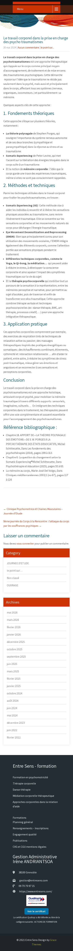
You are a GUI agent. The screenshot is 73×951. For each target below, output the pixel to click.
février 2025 (14, 678)
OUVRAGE (12, 585)
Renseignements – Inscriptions (31, 828)
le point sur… (15, 570)
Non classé (13, 578)
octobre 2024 (14, 693)
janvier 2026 (14, 634)
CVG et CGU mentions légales (29, 847)
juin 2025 (12, 664)
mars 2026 (13, 620)
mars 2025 (13, 671)
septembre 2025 (16, 656)
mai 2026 (12, 612)
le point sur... (47, 47)
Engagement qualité (24, 834)
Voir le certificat (36, 911)
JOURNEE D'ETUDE (18, 563)
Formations (19, 817)
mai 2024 (12, 715)
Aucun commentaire (28, 47)
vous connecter (25, 543)
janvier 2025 (14, 686)
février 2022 (14, 737)
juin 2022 (12, 730)
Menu (20, 9)
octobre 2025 (14, 649)
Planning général (23, 822)
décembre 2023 (16, 723)
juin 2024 (12, 708)
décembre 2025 (16, 642)
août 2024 (12, 701)
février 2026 (14, 627)
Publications (20, 840)
